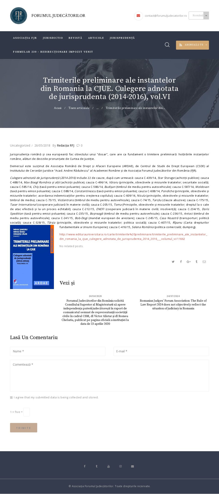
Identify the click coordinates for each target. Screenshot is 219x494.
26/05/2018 (42, 145)
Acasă (58, 108)
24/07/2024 (173, 296)
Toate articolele (78, 108)
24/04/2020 (95, 296)
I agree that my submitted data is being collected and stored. (56, 397)
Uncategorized (20, 145)
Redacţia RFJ (63, 145)
